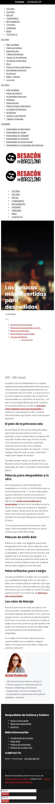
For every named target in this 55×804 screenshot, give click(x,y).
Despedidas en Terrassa (17, 138)
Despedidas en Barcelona (18, 129)
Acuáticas (11, 73)
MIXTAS (9, 15)
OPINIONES (11, 28)
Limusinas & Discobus (16, 60)
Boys (8, 64)
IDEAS (8, 31)
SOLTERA (10, 9)
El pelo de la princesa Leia (21, 325)
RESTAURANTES (13, 21)
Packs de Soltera (14, 48)
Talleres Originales (14, 119)
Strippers (10, 99)
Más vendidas (12, 44)
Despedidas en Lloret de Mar (19, 142)
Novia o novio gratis (19, 720)
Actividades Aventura (16, 70)
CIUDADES (5, 124)
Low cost (10, 80)
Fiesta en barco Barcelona (18, 67)
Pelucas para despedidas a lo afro (25, 328)
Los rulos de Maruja (18, 337)
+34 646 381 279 (31, 758)
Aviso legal (15, 741)
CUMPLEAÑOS (12, 18)
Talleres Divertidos (14, 54)
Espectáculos (12, 51)
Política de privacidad (20, 744)
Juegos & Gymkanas (16, 115)
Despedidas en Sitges (16, 132)
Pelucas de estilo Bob (19, 331)
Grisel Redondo (27, 340)
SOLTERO (10, 12)
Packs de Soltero (14, 93)
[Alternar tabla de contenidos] (7, 319)
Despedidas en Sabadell (17, 135)
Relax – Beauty (13, 76)
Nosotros (14, 727)
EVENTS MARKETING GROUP (17, 779)
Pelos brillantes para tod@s (22, 334)
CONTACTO (11, 34)
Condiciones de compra (21, 738)
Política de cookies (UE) (21, 747)
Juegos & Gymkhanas (16, 57)
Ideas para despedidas (20, 724)
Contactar (19, 2)
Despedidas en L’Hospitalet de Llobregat (24, 145)
